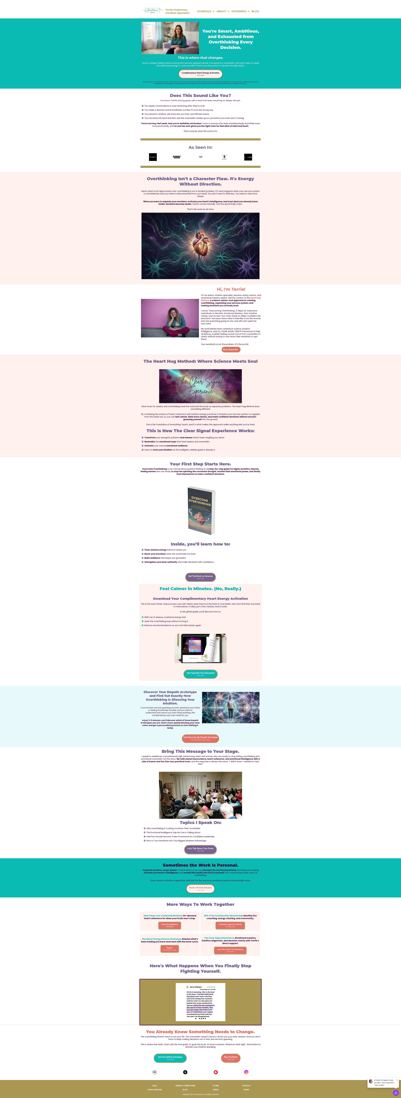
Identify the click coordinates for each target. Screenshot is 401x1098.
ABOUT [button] (222, 11)
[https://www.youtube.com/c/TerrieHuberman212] (216, 1072)
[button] (213, 11)
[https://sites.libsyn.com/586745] (185, 1072)
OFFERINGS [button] (239, 11)
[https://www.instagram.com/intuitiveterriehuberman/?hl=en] (246, 1072)
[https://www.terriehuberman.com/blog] (154, 1072)
